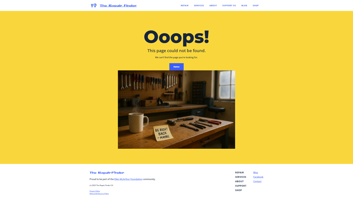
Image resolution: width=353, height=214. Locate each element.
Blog (255, 172)
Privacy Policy (95, 191)
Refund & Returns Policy (99, 193)
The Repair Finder (118, 5)
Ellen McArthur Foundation (128, 179)
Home (176, 67)
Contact (257, 181)
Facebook (258, 176)
